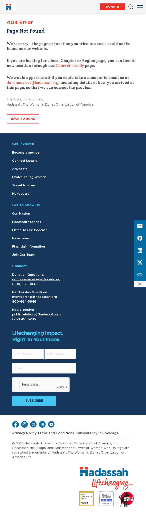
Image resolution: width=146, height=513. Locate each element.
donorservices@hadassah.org (32, 82)
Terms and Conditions (55, 433)
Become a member (26, 152)
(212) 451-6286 (24, 319)
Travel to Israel (24, 185)
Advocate (20, 169)
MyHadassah (21, 193)
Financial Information (28, 246)
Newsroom (20, 238)
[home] (10, 6)
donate (112, 6)
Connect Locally (70, 65)
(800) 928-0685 (25, 284)
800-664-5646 (24, 301)
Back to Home (23, 118)
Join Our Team (23, 254)
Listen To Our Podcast (29, 230)
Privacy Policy (24, 433)
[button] (140, 6)
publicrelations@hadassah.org (36, 314)
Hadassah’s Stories (26, 222)
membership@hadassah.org (34, 296)
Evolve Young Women (29, 177)
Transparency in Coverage (97, 433)
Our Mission (21, 213)
